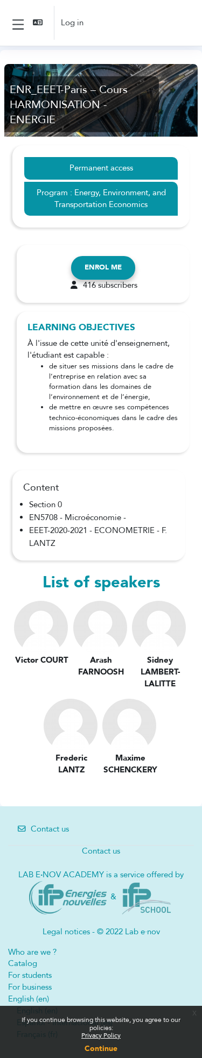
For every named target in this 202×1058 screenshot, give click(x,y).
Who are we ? (32, 952)
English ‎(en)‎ (28, 998)
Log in (72, 22)
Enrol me (103, 267)
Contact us (50, 828)
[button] (39, 22)
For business (30, 987)
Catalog (22, 963)
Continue (101, 1048)
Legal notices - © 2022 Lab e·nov (101, 931)
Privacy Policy (101, 1035)
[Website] (67, 896)
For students (30, 975)
